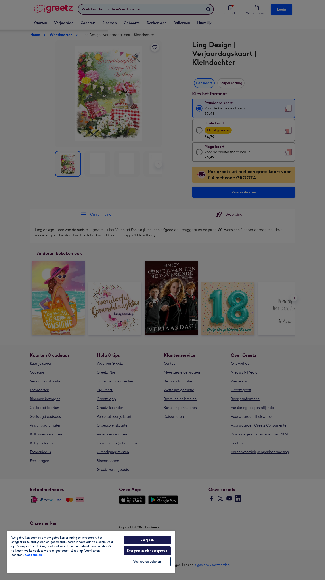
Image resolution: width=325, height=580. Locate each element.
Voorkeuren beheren (147, 561)
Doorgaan (147, 540)
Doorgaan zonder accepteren (147, 550)
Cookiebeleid (34, 555)
